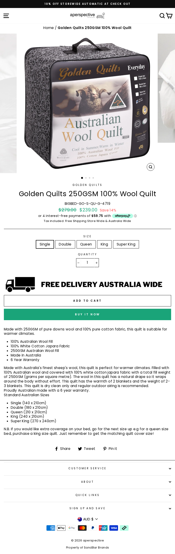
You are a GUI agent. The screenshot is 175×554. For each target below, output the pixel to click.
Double (65, 244)
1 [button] (82, 178)
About (87, 482)
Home (49, 27)
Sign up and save (87, 508)
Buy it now (87, 314)
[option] (87, 4)
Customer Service (87, 468)
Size (87, 236)
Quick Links (87, 495)
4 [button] (94, 178)
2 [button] (86, 178)
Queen (86, 244)
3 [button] (90, 178)
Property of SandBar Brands (87, 547)
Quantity (87, 254)
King (104, 244)
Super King (126, 244)
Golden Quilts (87, 185)
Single (45, 244)
